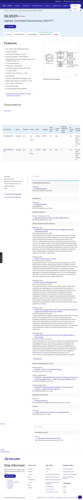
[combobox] (75, 9)
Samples (67, 1)
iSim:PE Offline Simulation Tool (53, 479)
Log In (79, 1)
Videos (30, 487)
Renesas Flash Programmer (53, 474)
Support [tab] (56, 34)
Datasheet (11, 26)
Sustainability (31, 479)
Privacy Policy (50, 497)
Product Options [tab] (19, 34)
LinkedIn (9, 488)
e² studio (48, 469)
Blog (29, 485)
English (65, 486)
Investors (30, 474)
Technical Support (67, 469)
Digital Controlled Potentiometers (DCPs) (28, 10)
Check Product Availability (70, 474)
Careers (30, 471)
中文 (64, 489)
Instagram (10, 486)
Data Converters (13, 10)
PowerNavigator (50, 486)
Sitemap (65, 497)
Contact (30, 482)
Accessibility (59, 497)
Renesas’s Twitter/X (13, 482)
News (29, 477)
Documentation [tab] (32, 34)
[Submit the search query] (36, 427)
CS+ (47, 471)
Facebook (10, 484)
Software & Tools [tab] (45, 34)
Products (6, 10)
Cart (74, 1)
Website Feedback (74, 497)
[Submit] (71, 9)
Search (75, 6)
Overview (30, 469)
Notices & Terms (41, 497)
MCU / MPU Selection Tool (52, 477)
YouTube (9, 480)
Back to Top (81, 498)
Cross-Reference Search (52, 492)
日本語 (64, 492)
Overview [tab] (8, 34)
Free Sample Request (68, 471)
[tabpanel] (41, 437)
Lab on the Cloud (50, 489)
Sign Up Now (10, 476)
